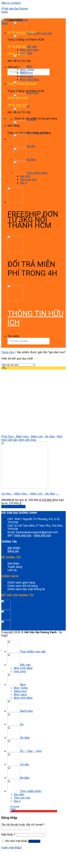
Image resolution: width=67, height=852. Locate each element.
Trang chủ (7, 352)
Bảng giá (13, 551)
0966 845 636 (42, 535)
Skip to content (11, 3)
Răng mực (26, 73)
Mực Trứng (27, 69)
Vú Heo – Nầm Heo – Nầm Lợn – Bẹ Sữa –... (30, 493)
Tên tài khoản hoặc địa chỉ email (23, 824)
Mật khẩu (8, 834)
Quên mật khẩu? (11, 847)
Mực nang (26, 76)
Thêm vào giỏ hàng (13, 506)
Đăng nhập (34, 841)
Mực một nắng (29, 49)
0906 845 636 (22, 535)
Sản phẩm (13, 547)
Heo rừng (26, 53)
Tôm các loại (28, 179)
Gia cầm (25, 176)
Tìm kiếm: (13, 336)
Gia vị (23, 182)
